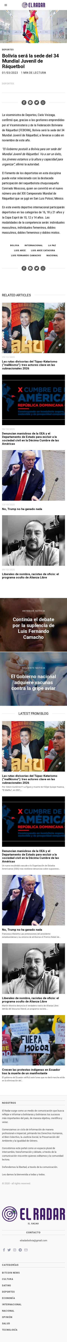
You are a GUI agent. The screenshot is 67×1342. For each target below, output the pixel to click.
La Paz (52, 245)
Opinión (7, 1317)
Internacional (34, 245)
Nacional (52, 255)
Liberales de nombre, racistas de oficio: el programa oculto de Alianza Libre (30, 575)
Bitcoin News (11, 1273)
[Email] (25, 1250)
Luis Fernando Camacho (26, 255)
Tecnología (9, 1330)
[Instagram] (14, 1250)
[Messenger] (30, 102)
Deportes (8, 50)
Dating (6, 1285)
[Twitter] (36, 102)
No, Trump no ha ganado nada (22, 509)
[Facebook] (24, 102)
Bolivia (14, 245)
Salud (6, 1323)
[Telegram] (20, 1250)
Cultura (7, 1279)
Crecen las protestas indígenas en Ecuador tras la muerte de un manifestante (31, 1071)
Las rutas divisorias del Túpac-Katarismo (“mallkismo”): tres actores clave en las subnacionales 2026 (29, 365)
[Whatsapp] (43, 102)
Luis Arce (20, 250)
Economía (8, 1298)
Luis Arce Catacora (43, 250)
